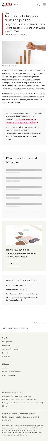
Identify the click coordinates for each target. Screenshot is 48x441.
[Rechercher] (38, 4)
